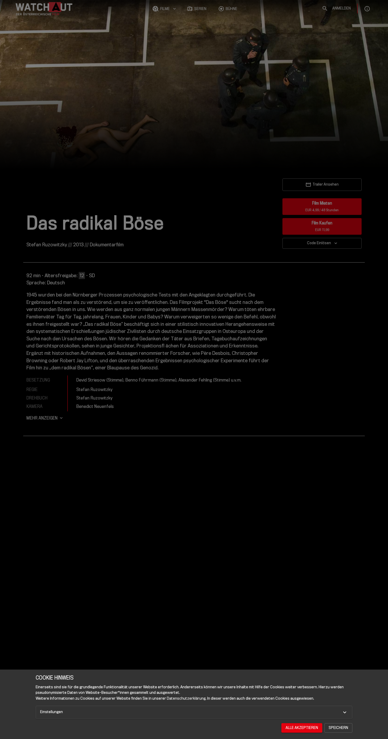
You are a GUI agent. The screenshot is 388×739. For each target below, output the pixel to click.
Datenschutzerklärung (186, 698)
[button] (194, 712)
